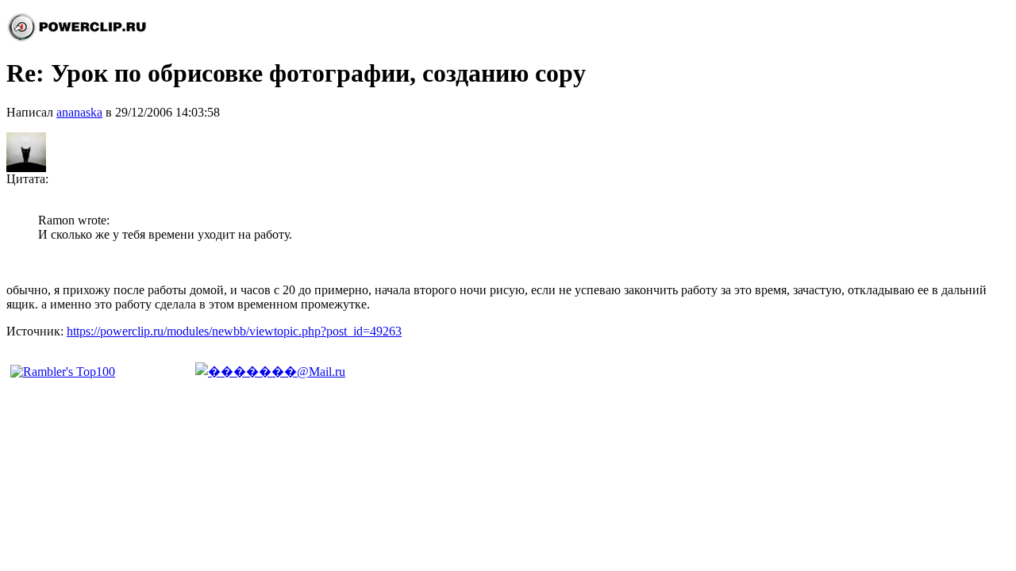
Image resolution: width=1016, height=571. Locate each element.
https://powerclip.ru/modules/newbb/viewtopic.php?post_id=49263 (234, 331)
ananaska (79, 112)
